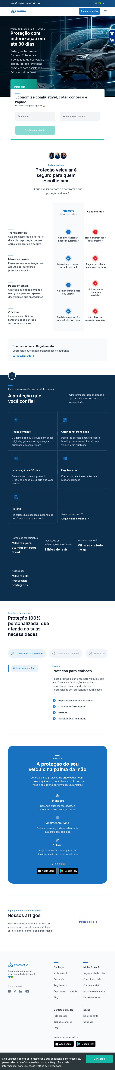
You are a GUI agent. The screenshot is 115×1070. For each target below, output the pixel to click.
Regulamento (60, 985)
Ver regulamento (22, 355)
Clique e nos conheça (73, 518)
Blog (56, 997)
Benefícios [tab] (99, 653)
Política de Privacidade (48, 1065)
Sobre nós (59, 979)
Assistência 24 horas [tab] (68, 653)
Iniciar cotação (89, 11)
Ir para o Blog (86, 921)
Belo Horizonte (90, 1016)
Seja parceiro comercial (65, 991)
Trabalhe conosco (63, 1022)
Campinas (88, 1022)
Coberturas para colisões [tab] (29, 653)
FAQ (56, 1028)
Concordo (99, 1058)
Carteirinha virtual (91, 997)
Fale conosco (60, 1016)
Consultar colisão (91, 985)
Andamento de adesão (94, 991)
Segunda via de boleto (94, 973)
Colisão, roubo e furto (24, 668)
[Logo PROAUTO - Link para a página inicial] (18, 11)
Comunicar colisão (92, 979)
